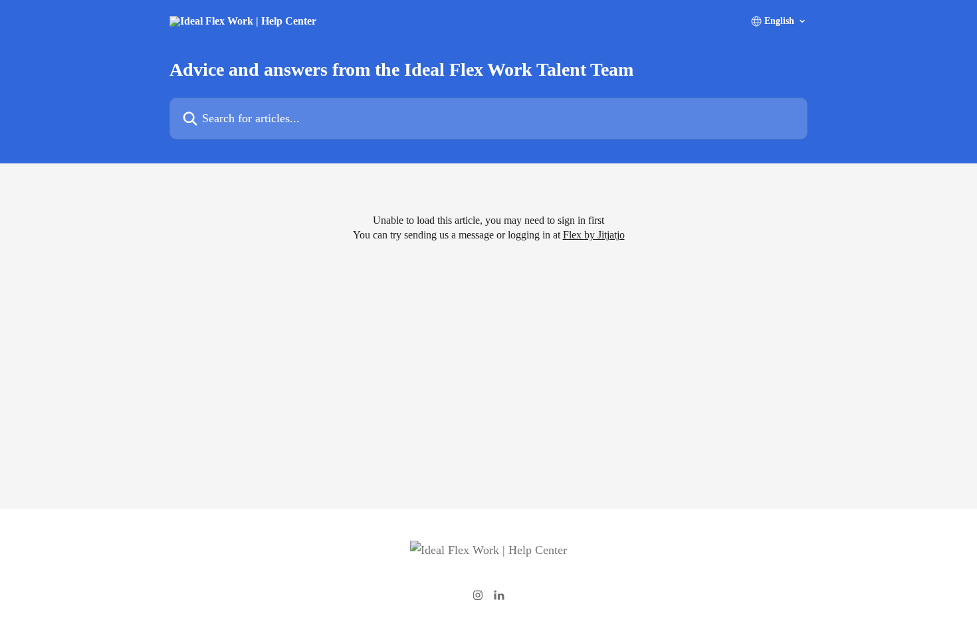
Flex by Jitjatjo (594, 234)
